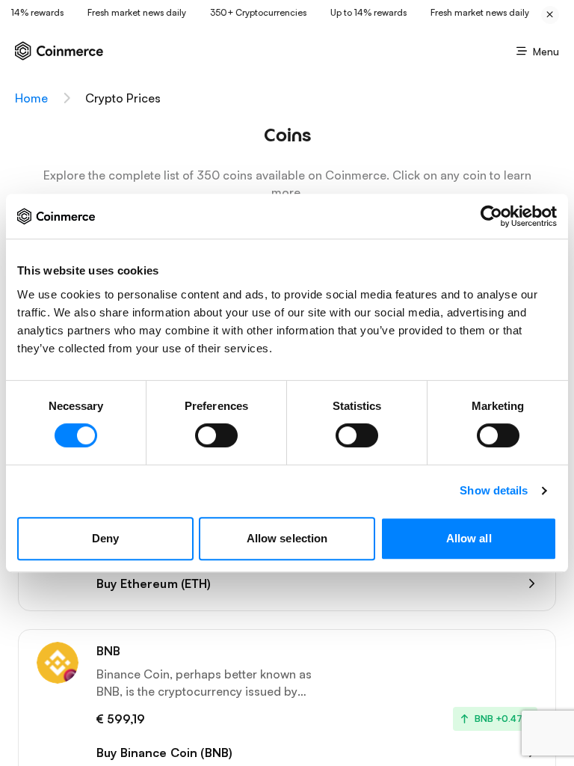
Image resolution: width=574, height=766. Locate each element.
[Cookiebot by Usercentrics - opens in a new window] (491, 216)
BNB (108, 650)
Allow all (469, 538)
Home (31, 98)
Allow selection (287, 538)
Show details (494, 490)
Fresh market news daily (133, 12)
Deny (105, 538)
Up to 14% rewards (365, 12)
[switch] (216, 435)
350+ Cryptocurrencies (254, 12)
